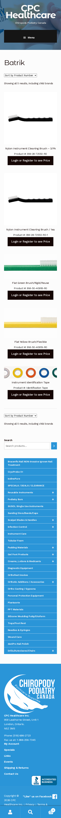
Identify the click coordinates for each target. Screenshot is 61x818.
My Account (11, 743)
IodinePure (14, 478)
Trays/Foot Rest (17, 623)
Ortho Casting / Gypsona (22, 588)
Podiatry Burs (31, 499)
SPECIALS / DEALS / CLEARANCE (26, 485)
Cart (47, 809)
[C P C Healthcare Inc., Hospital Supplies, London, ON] (44, 780)
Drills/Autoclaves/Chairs (31, 651)
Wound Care (15, 637)
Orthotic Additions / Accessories (31, 582)
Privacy (30, 804)
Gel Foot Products (31, 554)
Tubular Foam (15, 540)
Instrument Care (17, 533)
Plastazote (14, 602)
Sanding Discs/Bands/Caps (23, 513)
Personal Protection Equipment (25, 595)
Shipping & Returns (16, 767)
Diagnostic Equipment (20, 568)
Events (8, 761)
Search (8, 440)
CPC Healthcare (30, 12)
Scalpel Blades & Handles (31, 520)
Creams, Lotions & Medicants (31, 561)
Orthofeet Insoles (18, 575)
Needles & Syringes (19, 630)
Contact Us (11, 773)
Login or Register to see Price (30, 160)
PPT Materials (15, 609)
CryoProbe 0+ (15, 471)
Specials (9, 749)
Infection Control (31, 527)
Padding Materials (31, 547)
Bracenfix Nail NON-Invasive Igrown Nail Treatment (30, 463)
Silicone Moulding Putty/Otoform (26, 616)
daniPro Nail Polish (18, 643)
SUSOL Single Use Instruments (25, 506)
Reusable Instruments (31, 492)
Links (7, 755)
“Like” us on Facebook (37, 796)
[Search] (54, 445)
